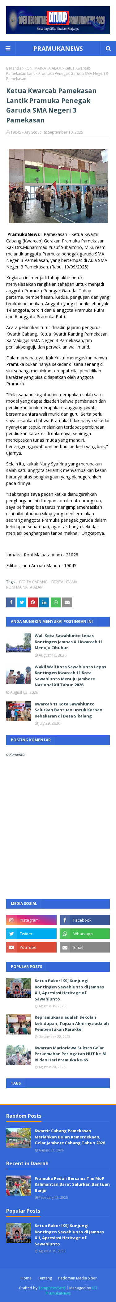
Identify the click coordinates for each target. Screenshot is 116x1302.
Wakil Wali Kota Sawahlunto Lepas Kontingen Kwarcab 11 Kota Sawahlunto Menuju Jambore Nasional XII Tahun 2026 (70, 676)
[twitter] (31, 933)
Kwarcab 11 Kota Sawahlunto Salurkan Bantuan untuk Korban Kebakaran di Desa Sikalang (68, 710)
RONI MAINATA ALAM (43, 68)
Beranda (13, 68)
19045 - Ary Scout (26, 132)
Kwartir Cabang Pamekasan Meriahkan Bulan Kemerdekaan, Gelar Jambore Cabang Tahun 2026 (70, 1137)
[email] (85, 947)
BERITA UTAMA (64, 582)
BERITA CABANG (33, 582)
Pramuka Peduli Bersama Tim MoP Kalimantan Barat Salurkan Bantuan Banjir (72, 1184)
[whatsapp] (85, 933)
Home (26, 1278)
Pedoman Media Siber (77, 1278)
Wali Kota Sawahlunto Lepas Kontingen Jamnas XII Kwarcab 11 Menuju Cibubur (69, 641)
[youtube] (31, 947)
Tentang (45, 1278)
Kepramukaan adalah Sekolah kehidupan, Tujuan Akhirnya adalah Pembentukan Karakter (72, 1023)
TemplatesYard (51, 1288)
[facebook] (85, 920)
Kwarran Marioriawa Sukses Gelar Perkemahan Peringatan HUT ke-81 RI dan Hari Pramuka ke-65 (71, 1054)
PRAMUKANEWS (58, 48)
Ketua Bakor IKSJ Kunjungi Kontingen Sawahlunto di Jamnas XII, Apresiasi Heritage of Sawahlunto (69, 990)
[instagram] (31, 920)
